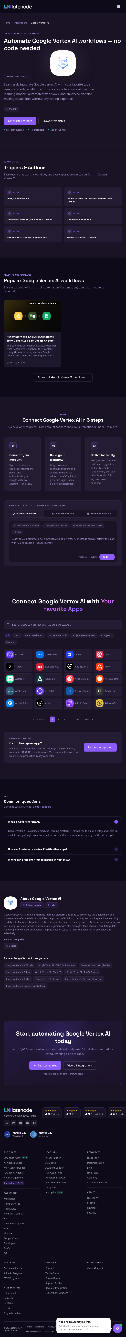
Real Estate (10, 1208)
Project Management (84, 635)
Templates (51, 1187)
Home (7, 22)
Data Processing (33, 1331)
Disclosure (49, 1331)
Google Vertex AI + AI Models (19, 965)
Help (53, 905)
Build (105, 556)
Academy (92, 1177)
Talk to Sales (52, 1273)
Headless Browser (55, 1177)
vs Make (8, 1303)
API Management (13, 1177)
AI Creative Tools (58, 635)
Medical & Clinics (13, 1213)
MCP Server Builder (14, 1167)
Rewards (92, 1207)
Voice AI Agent (95, 1268)
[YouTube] (20, 1123)
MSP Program (11, 1278)
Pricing (91, 1202)
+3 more (17, 532)
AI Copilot (53, 1192)
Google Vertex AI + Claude (48, 979)
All (7, 635)
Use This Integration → (33, 196)
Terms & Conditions (35, 1326)
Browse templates (53, 121)
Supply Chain (11, 1238)
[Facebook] (34, 1123)
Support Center (53, 1283)
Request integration (100, 747)
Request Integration (56, 1287)
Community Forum (97, 1182)
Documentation (95, 1162)
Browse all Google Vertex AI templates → (63, 377)
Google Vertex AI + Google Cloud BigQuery (25, 986)
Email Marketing (34, 635)
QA (5, 1253)
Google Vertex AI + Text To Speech (82, 972)
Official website (33, 905)
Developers (10, 1243)
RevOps (8, 1248)
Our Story (92, 1197)
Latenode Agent (15, 1157)
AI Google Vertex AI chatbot (26, 525)
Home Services (12, 1203)
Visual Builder (53, 1157)
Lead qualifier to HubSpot (56, 525)
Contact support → (43, 806)
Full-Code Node (53, 1172)
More (9, 642)
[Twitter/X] (7, 1123)
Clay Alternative (12, 1313)
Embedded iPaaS (13, 1183)
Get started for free (20, 121)
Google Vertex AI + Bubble (18, 979)
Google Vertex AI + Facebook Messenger (83, 979)
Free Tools (92, 1172)
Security (91, 1212)
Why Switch (10, 1293)
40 (77, 719)
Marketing (9, 1198)
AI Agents (106, 635)
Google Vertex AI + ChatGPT (48, 972)
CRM (17, 635)
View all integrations (80, 1065)
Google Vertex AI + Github (18, 972)
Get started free (47, 1065)
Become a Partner (13, 1268)
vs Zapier (9, 1298)
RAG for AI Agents (14, 1172)
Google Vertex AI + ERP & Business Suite (56, 965)
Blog (89, 1167)
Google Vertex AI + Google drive (95, 965)
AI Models (11, 109)
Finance (8, 1233)
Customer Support (14, 1223)
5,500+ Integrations (56, 1182)
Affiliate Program (13, 1273)
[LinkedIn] (13, 1123)
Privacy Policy (53, 1326)
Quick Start (93, 1157)
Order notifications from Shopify (87, 525)
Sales (7, 1228)
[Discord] (27, 1123)
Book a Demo (52, 1278)
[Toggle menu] (119, 6)
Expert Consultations (56, 1292)
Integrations (20, 22)
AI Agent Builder (13, 1162)
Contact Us (51, 1268)
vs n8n (7, 1308)
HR (5, 1218)
